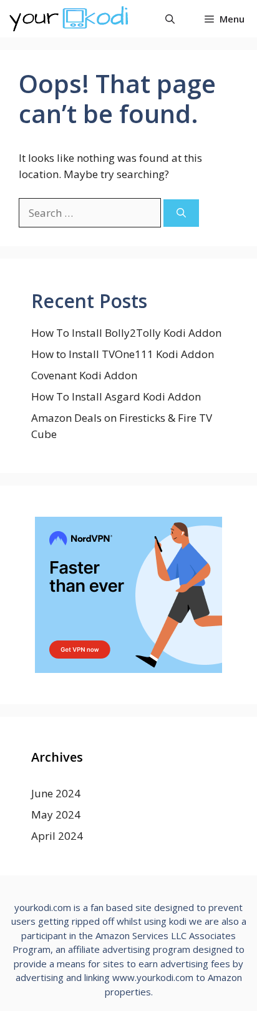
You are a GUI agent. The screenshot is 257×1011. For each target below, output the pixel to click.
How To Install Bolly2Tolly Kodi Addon (126, 333)
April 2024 (57, 836)
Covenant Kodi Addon (84, 375)
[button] (170, 18)
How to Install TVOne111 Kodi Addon (122, 354)
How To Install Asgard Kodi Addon (116, 396)
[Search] (181, 213)
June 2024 (55, 793)
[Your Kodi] (68, 18)
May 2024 (55, 814)
